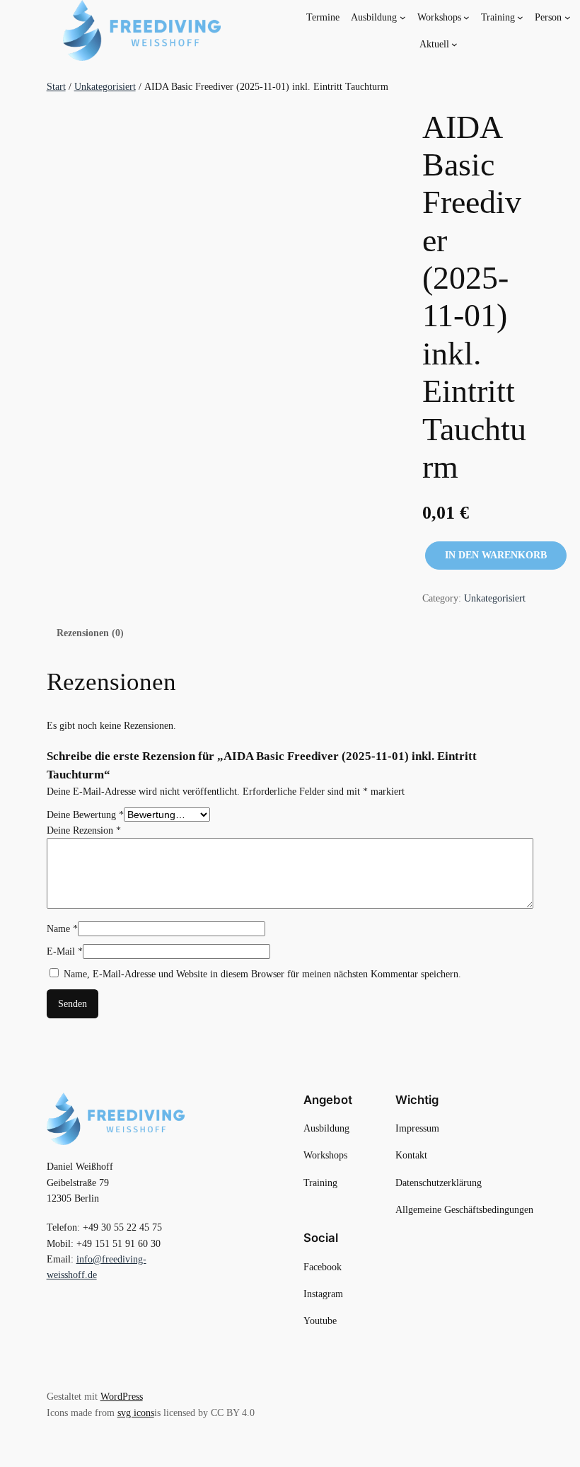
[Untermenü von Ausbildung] (403, 16)
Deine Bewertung (85, 814)
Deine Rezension (84, 830)
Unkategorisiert (105, 86)
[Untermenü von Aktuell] (454, 44)
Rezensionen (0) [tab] (90, 632)
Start (56, 86)
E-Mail (65, 951)
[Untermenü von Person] (567, 16)
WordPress (121, 1396)
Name (62, 928)
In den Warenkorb (496, 555)
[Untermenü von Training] (520, 16)
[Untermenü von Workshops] (466, 16)
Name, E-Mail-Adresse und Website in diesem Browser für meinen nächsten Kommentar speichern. (262, 973)
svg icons (135, 1412)
